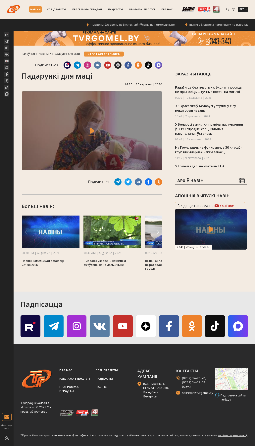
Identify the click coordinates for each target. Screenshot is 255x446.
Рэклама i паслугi (142, 9)
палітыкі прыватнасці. (232, 435)
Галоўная (28, 54)
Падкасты (115, 9)
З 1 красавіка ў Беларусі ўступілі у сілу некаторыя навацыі (205, 108)
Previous (205, 247)
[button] (157, 232)
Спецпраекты (56, 9)
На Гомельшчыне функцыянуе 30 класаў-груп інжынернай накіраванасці (208, 149)
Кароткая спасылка (104, 54)
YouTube (226, 206)
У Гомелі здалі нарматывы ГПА (200, 166)
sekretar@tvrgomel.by (197, 393)
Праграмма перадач (87, 9)
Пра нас (167, 9)
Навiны (35, 9)
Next (208, 247)
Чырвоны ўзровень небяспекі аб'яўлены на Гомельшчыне (123, 24)
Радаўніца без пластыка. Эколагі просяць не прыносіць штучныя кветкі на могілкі (208, 89)
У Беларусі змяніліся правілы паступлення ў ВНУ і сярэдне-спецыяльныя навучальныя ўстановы (209, 129)
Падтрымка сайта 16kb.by (233, 397)
